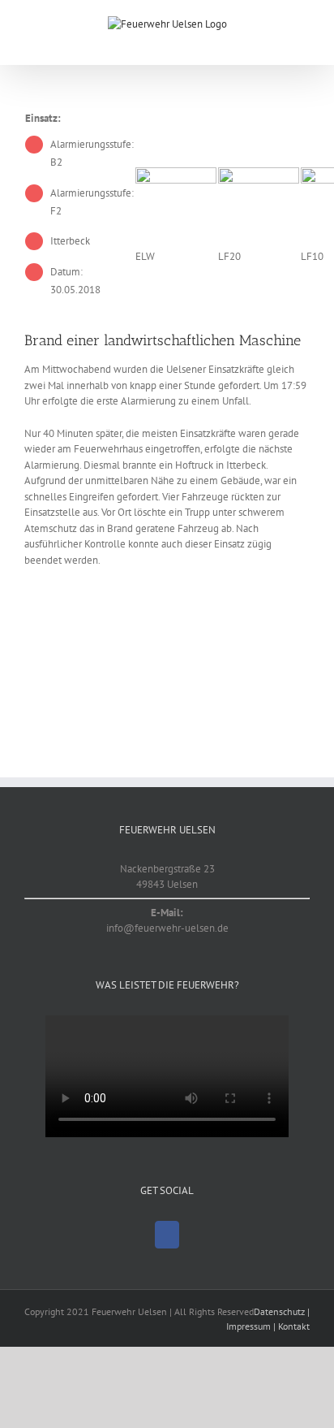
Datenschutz (279, 1311)
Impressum (248, 1326)
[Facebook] (167, 1234)
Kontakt (294, 1326)
